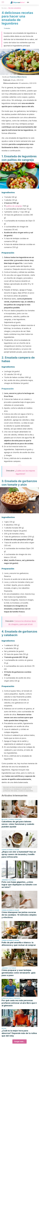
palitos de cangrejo (14, 206)
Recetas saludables (14, 8)
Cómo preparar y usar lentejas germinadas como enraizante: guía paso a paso (18, 972)
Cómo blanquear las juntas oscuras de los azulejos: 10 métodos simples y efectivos (19, 915)
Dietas (4, 1028)
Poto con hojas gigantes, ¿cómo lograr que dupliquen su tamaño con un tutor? (19, 884)
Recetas (4, 8)
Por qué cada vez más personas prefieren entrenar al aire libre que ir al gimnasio (19, 1003)
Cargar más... (19, 1041)
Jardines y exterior (9, 880)
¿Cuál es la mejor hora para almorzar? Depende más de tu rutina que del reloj (19, 1033)
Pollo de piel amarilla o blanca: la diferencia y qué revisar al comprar (19, 943)
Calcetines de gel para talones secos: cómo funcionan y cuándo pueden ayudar (18, 824)
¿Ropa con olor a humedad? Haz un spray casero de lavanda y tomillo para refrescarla (19, 854)
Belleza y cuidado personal (12, 819)
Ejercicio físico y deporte (11, 998)
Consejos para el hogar (10, 849)
